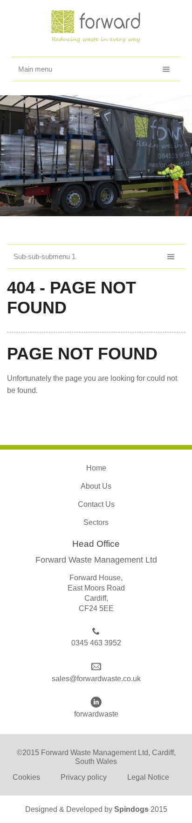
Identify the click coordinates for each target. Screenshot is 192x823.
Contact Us (96, 504)
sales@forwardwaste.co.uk (96, 679)
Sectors (96, 522)
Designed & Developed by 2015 (96, 809)
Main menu (35, 69)
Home (96, 468)
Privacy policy (84, 777)
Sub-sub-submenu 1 (44, 256)
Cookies (26, 777)
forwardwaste (96, 714)
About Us (96, 486)
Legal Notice (148, 777)
